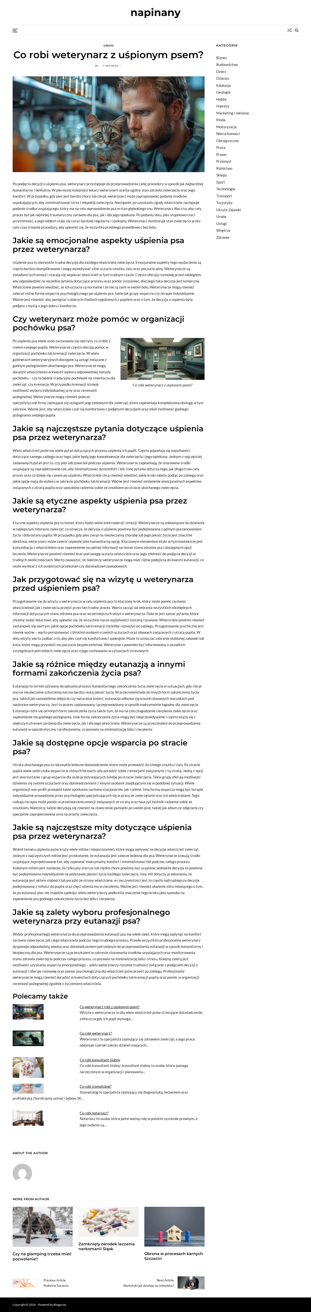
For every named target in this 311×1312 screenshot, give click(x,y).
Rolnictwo (224, 168)
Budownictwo (227, 64)
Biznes (221, 58)
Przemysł (223, 161)
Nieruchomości (228, 133)
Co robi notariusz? (94, 1113)
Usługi (108, 45)
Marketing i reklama (232, 113)
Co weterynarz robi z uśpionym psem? (109, 1007)
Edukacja (223, 85)
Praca (220, 147)
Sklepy (221, 175)
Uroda (221, 216)
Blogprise (60, 1304)
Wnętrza (223, 230)
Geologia (223, 92)
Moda (220, 120)
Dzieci (221, 71)
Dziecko (222, 78)
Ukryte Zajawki (228, 210)
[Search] (296, 30)
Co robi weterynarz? (96, 1033)
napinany (155, 12)
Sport (220, 182)
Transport (224, 196)
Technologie (225, 189)
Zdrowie (222, 237)
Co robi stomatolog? (96, 1086)
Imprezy (222, 106)
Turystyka (224, 202)
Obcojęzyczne (227, 140)
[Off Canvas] (15, 30)
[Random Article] (289, 30)
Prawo (221, 154)
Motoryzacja (226, 127)
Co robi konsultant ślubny (100, 1060)
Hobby (221, 99)
